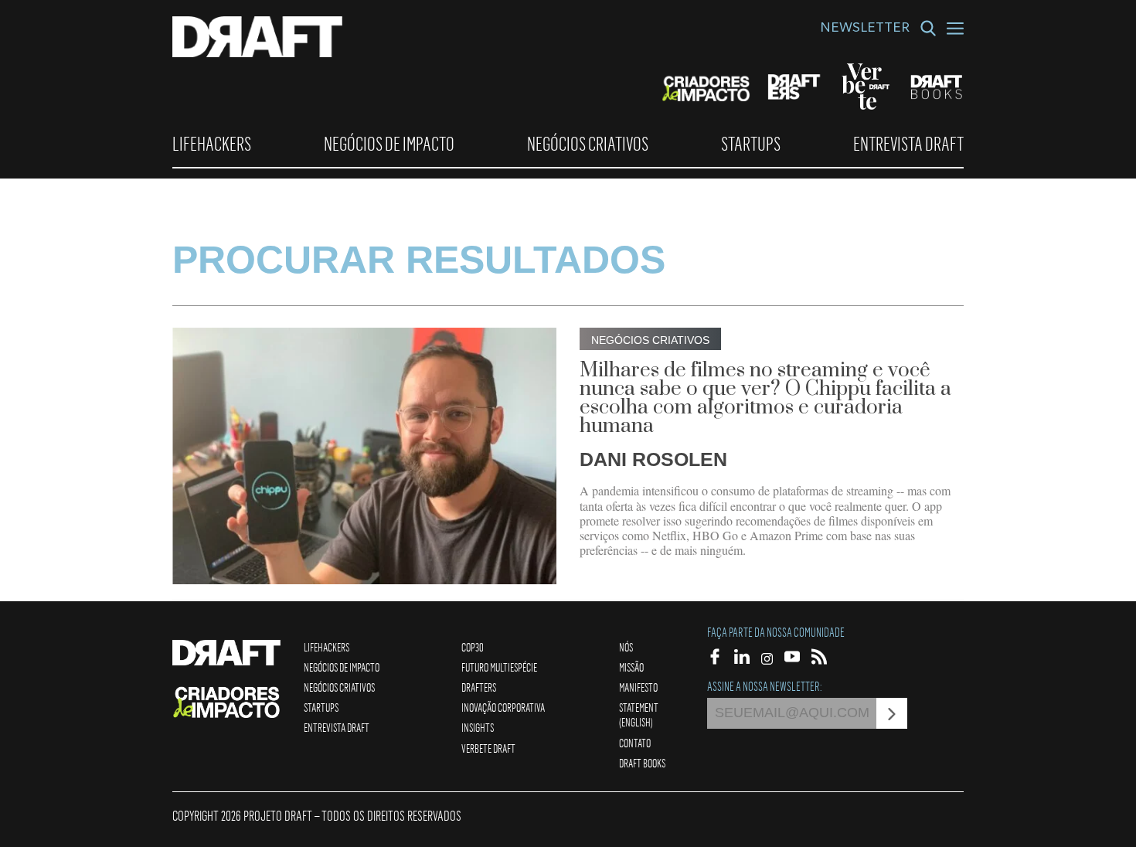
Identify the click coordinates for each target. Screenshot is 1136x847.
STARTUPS (751, 143)
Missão (631, 667)
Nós (626, 647)
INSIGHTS (477, 727)
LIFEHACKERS (211, 143)
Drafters (478, 687)
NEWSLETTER (865, 29)
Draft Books (642, 763)
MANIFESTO (638, 687)
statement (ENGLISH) (638, 714)
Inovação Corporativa (503, 707)
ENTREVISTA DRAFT (908, 143)
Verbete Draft (488, 748)
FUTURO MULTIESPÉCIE (499, 667)
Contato (635, 743)
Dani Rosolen (653, 459)
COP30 (472, 647)
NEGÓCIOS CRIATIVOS (587, 143)
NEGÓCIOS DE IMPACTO (389, 143)
